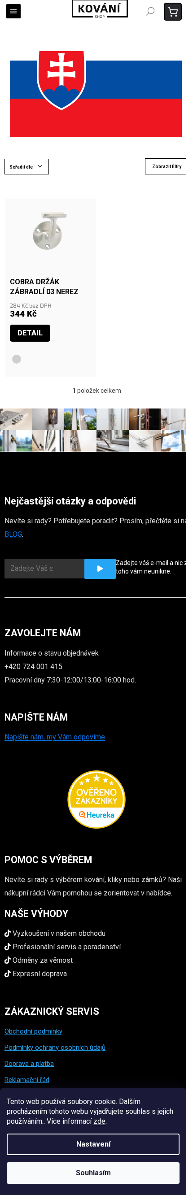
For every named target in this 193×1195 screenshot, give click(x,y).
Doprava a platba (29, 1064)
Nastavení (93, 1144)
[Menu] (13, 11)
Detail (30, 333)
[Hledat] (150, 11)
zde (99, 1121)
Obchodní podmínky (33, 1031)
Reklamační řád (26, 1080)
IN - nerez (16, 359)
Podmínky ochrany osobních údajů (54, 1047)
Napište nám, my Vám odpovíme (54, 737)
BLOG (13, 534)
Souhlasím (93, 1173)
